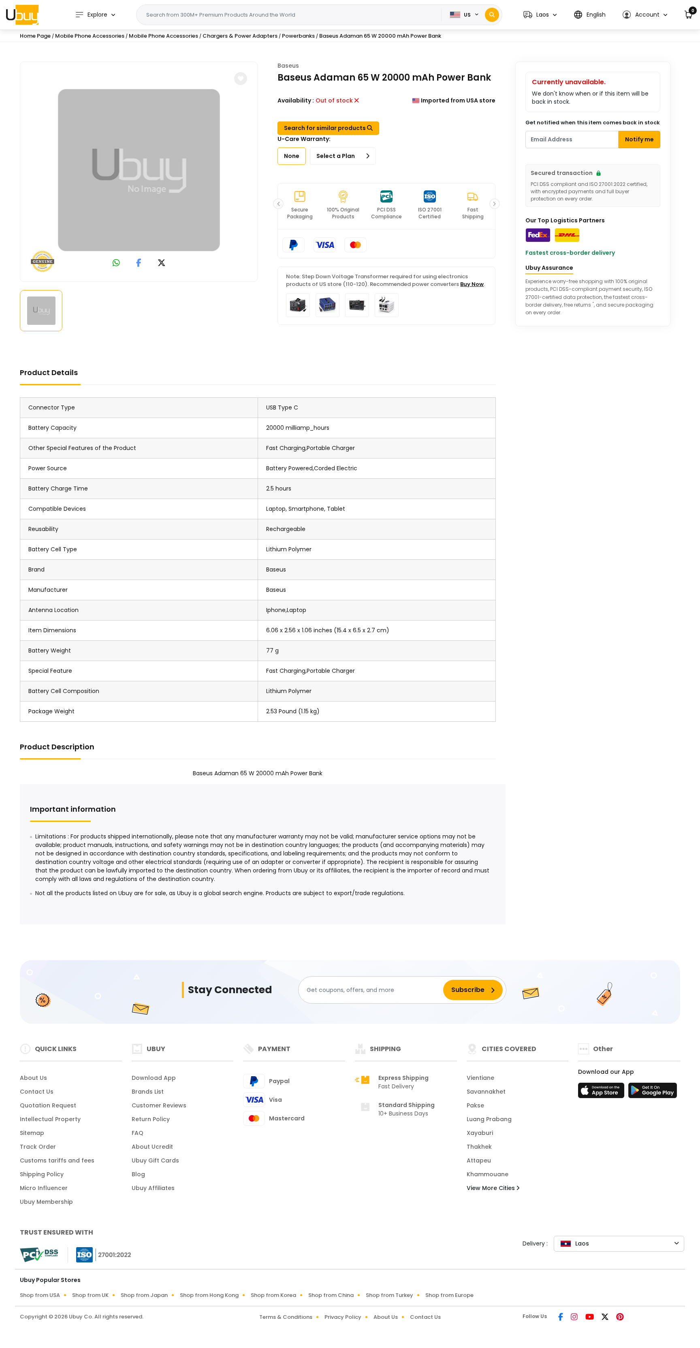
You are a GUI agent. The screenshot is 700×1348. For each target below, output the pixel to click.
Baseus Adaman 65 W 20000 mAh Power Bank (380, 36)
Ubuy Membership (46, 1202)
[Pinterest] (620, 1318)
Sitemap (32, 1133)
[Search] (492, 15)
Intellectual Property (50, 1119)
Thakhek (479, 1147)
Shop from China (331, 1295)
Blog (138, 1174)
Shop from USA (40, 1295)
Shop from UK (90, 1295)
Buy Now (472, 284)
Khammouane (487, 1174)
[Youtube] (590, 1318)
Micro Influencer (44, 1188)
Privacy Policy (342, 1317)
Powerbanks (298, 36)
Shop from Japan (144, 1295)
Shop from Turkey (389, 1295)
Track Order (38, 1147)
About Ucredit (152, 1147)
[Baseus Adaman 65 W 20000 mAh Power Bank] (139, 170)
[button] (540, 15)
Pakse (475, 1105)
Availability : (295, 100)
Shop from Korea (273, 1295)
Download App (154, 1078)
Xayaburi (480, 1133)
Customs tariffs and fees (57, 1160)
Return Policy (151, 1119)
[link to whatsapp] (116, 263)
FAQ (137, 1133)
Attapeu (479, 1160)
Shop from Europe (449, 1295)
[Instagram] (575, 1318)
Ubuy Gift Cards (155, 1160)
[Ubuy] (22, 14)
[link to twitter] (161, 263)
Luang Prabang (489, 1119)
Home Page (35, 36)
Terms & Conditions (285, 1317)
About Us (33, 1078)
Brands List (148, 1092)
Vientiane (480, 1078)
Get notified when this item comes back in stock (592, 122)
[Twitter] (605, 1318)
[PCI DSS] (39, 1255)
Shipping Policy (42, 1174)
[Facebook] (561, 1318)
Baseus (288, 66)
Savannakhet (486, 1092)
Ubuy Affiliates (153, 1188)
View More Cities (491, 1188)
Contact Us (36, 1092)
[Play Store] (652, 1093)
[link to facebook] (138, 263)
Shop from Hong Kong (209, 1295)
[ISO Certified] (100, 1254)
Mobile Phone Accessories (89, 36)
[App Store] (602, 1093)
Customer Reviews (159, 1105)
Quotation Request (48, 1105)
